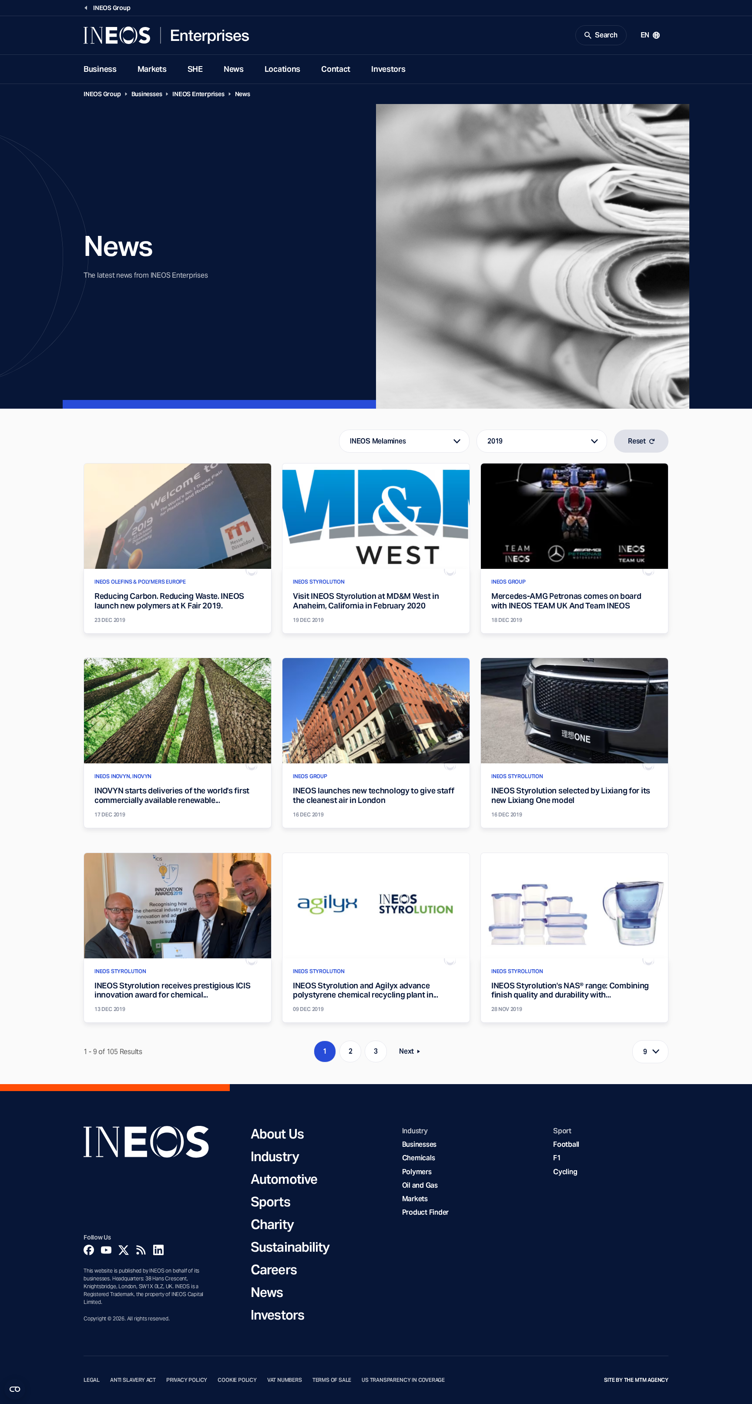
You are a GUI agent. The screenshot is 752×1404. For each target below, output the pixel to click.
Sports (270, 1201)
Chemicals (418, 1158)
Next (412, 1053)
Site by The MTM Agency (636, 1380)
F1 (557, 1158)
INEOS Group (102, 94)
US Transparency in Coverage (403, 1380)
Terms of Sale (332, 1380)
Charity (272, 1224)
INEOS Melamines (378, 441)
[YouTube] (106, 1250)
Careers (274, 1269)
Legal (92, 1380)
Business (100, 69)
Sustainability (290, 1247)
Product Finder (425, 1212)
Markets (152, 69)
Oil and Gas (420, 1185)
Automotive (284, 1179)
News (234, 69)
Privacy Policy (186, 1380)
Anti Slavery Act (133, 1380)
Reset (637, 441)
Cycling (565, 1172)
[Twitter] (123, 1250)
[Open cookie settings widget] (14, 1389)
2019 (495, 441)
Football (566, 1144)
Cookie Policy (237, 1380)
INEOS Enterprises (198, 94)
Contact (335, 69)
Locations (282, 69)
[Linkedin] (158, 1250)
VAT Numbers (284, 1380)
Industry (275, 1156)
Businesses (146, 94)
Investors (388, 69)
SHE (195, 69)
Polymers (417, 1172)
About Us (277, 1134)
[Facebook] (89, 1250)
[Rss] (141, 1250)
